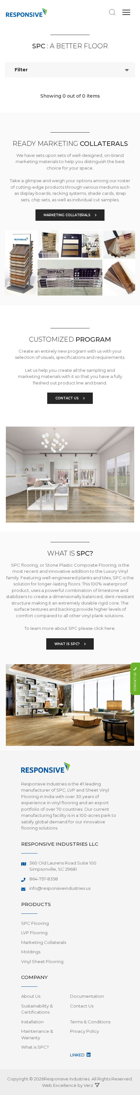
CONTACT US (67, 398)
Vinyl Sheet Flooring (42, 961)
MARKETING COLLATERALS (67, 215)
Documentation (87, 996)
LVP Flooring (34, 932)
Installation (32, 1021)
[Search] (112, 12)
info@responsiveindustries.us (60, 888)
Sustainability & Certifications (37, 1009)
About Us (30, 996)
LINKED (78, 1055)
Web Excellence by (67, 1085)
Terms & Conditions (90, 1021)
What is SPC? (35, 1047)
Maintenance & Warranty (37, 1034)
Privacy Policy (84, 1031)
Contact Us (81, 1005)
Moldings (30, 951)
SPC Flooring (35, 923)
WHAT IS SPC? (67, 644)
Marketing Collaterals (43, 942)
